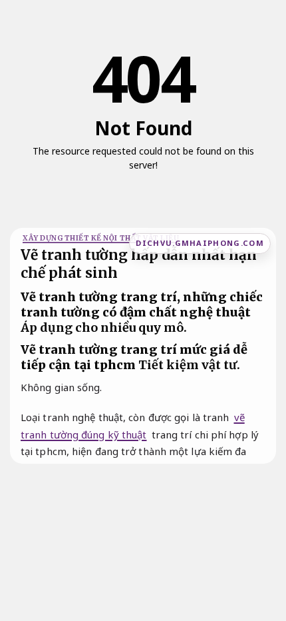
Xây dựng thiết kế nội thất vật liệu (101, 238)
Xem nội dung (139, 184)
